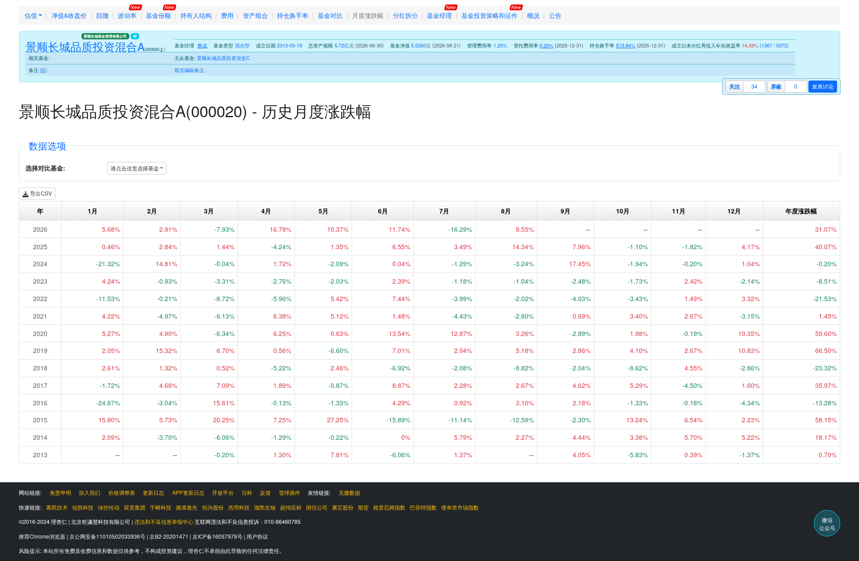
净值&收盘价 (69, 15)
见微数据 (349, 492)
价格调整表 (121, 492)
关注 (734, 86)
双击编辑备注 (189, 69)
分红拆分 (405, 15)
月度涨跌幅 (367, 15)
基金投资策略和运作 (489, 15)
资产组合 (255, 15)
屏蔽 (776, 86)
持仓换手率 (292, 15)
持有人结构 (196, 15)
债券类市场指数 (460, 507)
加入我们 (89, 492)
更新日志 (153, 492)
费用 (227, 15)
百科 (247, 492)
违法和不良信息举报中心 (163, 521)
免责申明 (60, 492)
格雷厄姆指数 (389, 507)
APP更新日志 (188, 492)
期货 (363, 507)
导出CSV (40, 193)
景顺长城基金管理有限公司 (105, 36)
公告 (555, 15)
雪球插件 (289, 492)
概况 (533, 15)
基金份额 (158, 15)
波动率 (127, 15)
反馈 (265, 492)
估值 (31, 15)
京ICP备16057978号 (218, 536)
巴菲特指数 (423, 507)
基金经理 (439, 15)
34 (754, 86)
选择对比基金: (45, 167)
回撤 (102, 15)
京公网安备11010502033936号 (108, 536)
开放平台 (223, 492)
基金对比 (330, 15)
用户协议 (257, 536)
